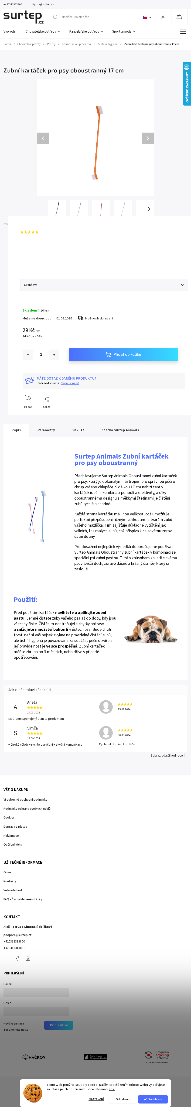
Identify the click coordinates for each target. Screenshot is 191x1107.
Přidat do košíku (127, 354)
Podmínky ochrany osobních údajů (27, 808)
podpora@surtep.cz (17, 935)
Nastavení (96, 1099)
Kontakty (10, 881)
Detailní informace (34, 259)
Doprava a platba (15, 826)
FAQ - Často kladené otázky (22, 899)
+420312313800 (14, 941)
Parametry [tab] (46, 430)
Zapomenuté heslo (15, 1030)
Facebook (17, 958)
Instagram (27, 958)
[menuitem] (12, 31)
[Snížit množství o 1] (28, 355)
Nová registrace (13, 1023)
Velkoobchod (12, 890)
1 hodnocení (49, 232)
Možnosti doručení (99, 318)
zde (112, 1089)
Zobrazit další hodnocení (168, 755)
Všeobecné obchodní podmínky (25, 799)
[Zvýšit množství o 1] (54, 355)
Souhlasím (155, 1099)
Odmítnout (123, 1099)
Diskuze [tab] (78, 430)
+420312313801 (14, 948)
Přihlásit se (59, 1025)
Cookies (9, 817)
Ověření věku (12, 844)
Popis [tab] (16, 430)
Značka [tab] (120, 430)
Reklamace (11, 835)
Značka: (34, 224)
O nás (7, 872)
